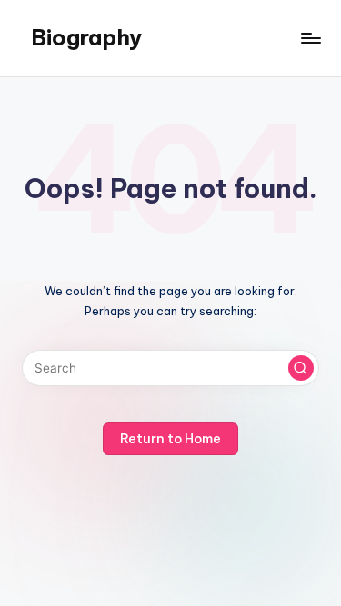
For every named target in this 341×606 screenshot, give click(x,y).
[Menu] (310, 38)
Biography (86, 37)
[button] (301, 368)
